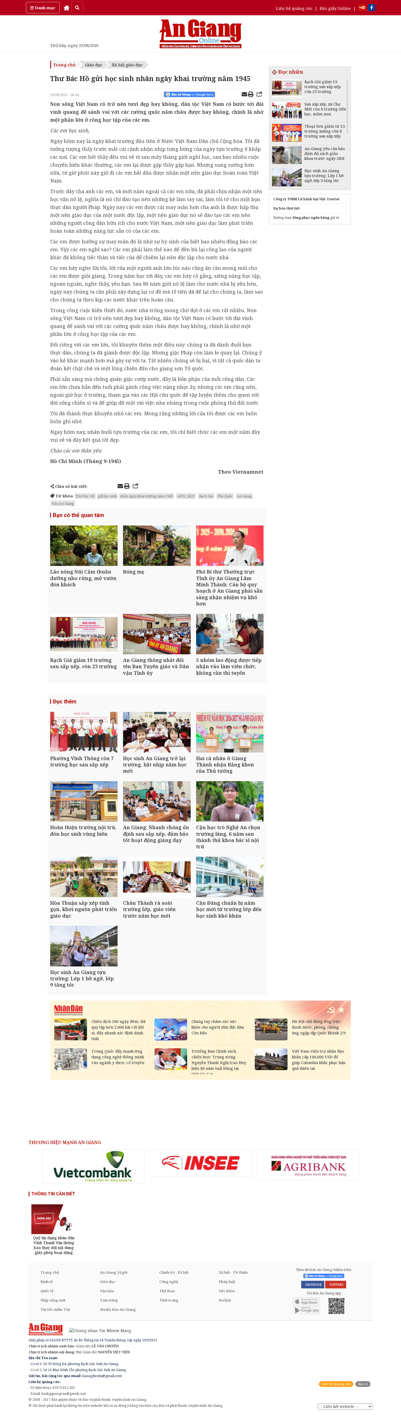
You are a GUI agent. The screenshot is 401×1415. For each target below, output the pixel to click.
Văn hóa (107, 1290)
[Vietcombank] (93, 1166)
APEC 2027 (186, 496)
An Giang (244, 496)
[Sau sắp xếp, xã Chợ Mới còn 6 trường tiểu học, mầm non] (287, 111)
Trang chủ (64, 64)
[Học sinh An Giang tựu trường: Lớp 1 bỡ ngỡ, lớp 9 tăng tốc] (84, 947)
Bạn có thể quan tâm (78, 515)
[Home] (66, 8)
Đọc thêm (64, 701)
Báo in (363, 1384)
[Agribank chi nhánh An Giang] (308, 1164)
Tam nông (109, 1300)
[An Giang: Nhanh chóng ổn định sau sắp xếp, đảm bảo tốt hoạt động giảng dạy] (156, 802)
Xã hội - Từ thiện (233, 1272)
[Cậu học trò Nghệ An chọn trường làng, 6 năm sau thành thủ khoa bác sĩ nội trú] (230, 802)
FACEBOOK (313, 1284)
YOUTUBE (335, 1284)
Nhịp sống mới (52, 1300)
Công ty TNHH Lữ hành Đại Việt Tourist (306, 199)
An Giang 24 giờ (113, 1272)
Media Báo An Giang (118, 1309)
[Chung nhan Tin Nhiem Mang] (97, 1330)
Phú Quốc (225, 496)
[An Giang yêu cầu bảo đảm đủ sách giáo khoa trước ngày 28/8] (287, 156)
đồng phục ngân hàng (310, 217)
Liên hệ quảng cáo (294, 8)
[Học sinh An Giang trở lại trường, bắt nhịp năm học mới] (156, 733)
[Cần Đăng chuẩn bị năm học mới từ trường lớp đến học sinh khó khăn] (230, 877)
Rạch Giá (206, 496)
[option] (93, 1166)
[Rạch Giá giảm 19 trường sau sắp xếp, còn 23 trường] (84, 635)
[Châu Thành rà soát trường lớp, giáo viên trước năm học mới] (156, 877)
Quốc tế (46, 1290)
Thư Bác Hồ (85, 496)
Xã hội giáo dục (127, 64)
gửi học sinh (107, 496)
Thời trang (168, 1300)
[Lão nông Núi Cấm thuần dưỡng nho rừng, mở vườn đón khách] (84, 546)
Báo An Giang (63, 503)
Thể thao (167, 1290)
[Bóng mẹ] (156, 546)
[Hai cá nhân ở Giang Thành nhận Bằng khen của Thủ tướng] (230, 733)
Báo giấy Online (335, 8)
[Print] (250, 94)
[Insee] (201, 1163)
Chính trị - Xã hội (173, 1272)
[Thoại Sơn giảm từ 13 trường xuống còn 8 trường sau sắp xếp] (287, 133)
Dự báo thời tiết (286, 208)
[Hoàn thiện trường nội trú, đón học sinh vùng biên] (84, 802)
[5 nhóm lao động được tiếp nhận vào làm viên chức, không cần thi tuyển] (230, 635)
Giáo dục (93, 64)
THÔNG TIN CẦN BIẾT (53, 1193)
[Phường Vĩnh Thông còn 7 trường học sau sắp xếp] (84, 733)
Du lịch (225, 1300)
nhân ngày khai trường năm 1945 (146, 496)
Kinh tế (46, 1281)
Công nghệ (168, 1281)
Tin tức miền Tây (55, 1309)
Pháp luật (227, 1281)
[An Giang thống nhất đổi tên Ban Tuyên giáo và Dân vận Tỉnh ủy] (156, 635)
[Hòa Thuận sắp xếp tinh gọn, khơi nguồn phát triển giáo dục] (84, 877)
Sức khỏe (227, 1290)
